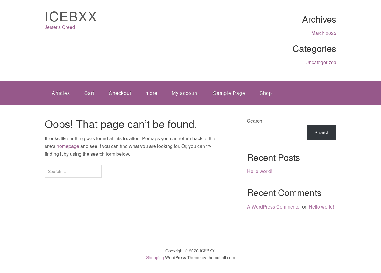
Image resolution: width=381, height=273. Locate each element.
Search (254, 120)
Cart (89, 93)
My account (185, 93)
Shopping (155, 257)
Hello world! (259, 171)
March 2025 (323, 33)
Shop (266, 93)
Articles (61, 93)
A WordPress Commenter (274, 206)
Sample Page (229, 93)
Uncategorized (320, 62)
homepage (68, 146)
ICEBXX (71, 15)
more (151, 93)
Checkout (120, 93)
